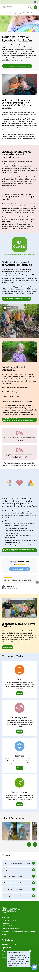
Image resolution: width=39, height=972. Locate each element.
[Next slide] (35, 844)
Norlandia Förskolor (8, 13)
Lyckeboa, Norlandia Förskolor (24, 13)
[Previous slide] (29, 844)
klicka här (32, 465)
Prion (4, 951)
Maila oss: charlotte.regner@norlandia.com (18, 931)
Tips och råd (6, 948)
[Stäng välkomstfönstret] (30, 951)
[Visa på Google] (3, 587)
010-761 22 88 (13, 396)
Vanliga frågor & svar (10, 944)
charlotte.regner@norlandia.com (19, 401)
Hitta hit (5, 934)
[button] (35, 2)
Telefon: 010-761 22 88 (10, 928)
